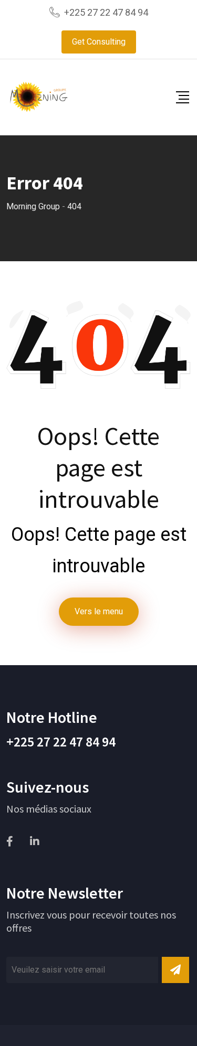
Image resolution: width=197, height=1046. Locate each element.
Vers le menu (99, 611)
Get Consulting (99, 42)
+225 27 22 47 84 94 (106, 12)
